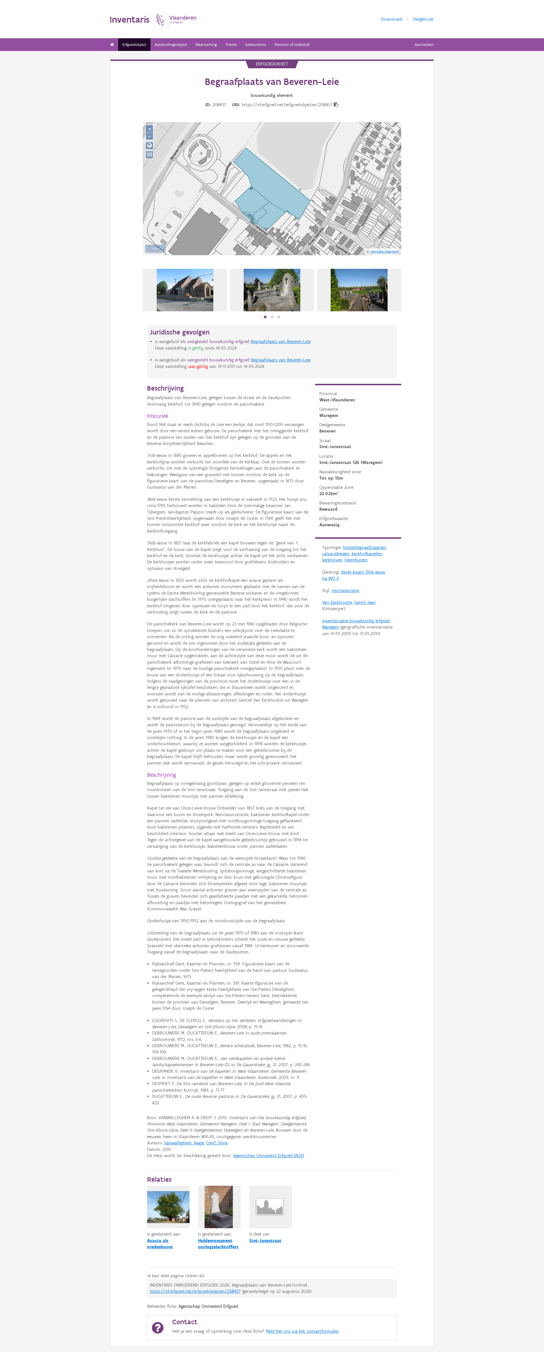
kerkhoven (332, 560)
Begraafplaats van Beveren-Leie (281, 341)
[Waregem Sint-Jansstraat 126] (185, 290)
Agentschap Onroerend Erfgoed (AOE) (268, 1155)
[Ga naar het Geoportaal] (149, 145)
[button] (265, 317)
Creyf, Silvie (217, 1143)
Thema (231, 44)
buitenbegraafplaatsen (364, 547)
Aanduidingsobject (171, 44)
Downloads (392, 19)
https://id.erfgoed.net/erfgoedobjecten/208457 (195, 1291)
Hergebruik (423, 19)
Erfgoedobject (134, 44)
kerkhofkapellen (367, 553)
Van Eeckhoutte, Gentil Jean (349, 602)
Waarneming (206, 44)
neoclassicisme (345, 590)
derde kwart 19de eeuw (363, 572)
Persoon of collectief (292, 44)
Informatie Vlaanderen (384, 252)
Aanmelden (424, 44)
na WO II (330, 578)
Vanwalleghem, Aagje (184, 1143)
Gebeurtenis (255, 44)
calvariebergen (335, 553)
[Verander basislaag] (149, 154)
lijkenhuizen (356, 560)
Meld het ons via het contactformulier (302, 1331)
